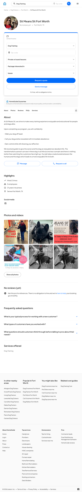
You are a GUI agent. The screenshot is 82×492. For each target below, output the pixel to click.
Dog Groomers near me (49, 386)
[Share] (76, 110)
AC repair (25, 454)
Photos (13, 110)
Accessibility (44, 489)
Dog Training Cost (66, 386)
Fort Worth (24, 10)
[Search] (69, 3)
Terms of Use (21, 489)
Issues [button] (10, 73)
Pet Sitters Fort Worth (30, 395)
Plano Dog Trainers (10, 415)
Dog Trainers (14, 10)
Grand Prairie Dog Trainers (12, 392)
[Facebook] (5, 203)
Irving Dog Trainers (10, 395)
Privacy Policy (32, 489)
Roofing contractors (28, 477)
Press (4, 444)
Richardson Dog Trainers (12, 412)
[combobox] (32, 3)
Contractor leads (66, 434)
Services (35, 110)
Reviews (21, 110)
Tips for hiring (46, 434)
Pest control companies (30, 474)
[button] (41, 316)
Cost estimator (46, 437)
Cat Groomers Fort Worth (31, 398)
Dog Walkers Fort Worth (30, 402)
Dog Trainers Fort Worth (30, 392)
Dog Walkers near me (49, 396)
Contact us (6, 447)
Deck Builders (26, 480)
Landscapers (26, 444)
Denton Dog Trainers (10, 408)
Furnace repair (27, 457)
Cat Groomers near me (49, 393)
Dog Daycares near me (49, 399)
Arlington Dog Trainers (11, 388)
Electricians (26, 441)
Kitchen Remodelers (28, 467)
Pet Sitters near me (48, 389)
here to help (61, 293)
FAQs (28, 110)
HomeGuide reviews (68, 443)
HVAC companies (27, 450)
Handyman (25, 434)
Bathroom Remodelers (29, 464)
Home (6, 10)
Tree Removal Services (29, 470)
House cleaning (27, 447)
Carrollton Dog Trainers (11, 402)
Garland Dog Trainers (11, 418)
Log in (4, 437)
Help (4, 450)
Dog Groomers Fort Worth (31, 388)
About (6, 110)
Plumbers (25, 437)
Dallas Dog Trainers (10, 405)
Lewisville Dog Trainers (11, 398)
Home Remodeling (28, 460)
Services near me (47, 441)
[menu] (4, 3)
